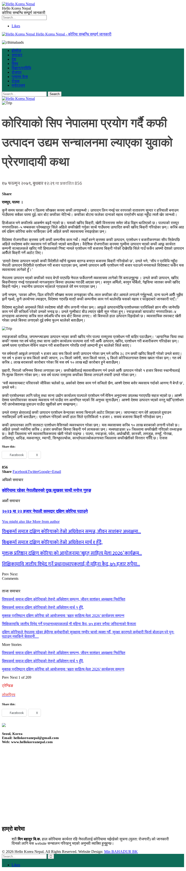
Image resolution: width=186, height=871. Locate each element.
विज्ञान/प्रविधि (21, 68)
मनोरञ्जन (18, 85)
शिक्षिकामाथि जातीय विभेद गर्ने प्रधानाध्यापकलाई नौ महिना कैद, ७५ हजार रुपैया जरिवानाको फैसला (69, 624)
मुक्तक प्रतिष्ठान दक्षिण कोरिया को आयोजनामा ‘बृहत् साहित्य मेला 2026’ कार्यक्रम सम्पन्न (63, 616)
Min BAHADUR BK (121, 852)
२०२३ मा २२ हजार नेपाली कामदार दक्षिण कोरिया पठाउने (45, 511)
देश (14, 59)
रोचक (16, 81)
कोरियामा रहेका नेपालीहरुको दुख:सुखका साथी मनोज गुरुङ (46, 490)
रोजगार (17, 72)
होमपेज (16, 50)
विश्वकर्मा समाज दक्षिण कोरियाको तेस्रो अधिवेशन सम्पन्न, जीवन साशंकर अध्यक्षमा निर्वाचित (63, 599)
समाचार (17, 55)
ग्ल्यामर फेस (20, 77)
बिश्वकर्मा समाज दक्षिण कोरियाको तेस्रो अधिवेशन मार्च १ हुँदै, (43, 607)
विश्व (15, 64)
